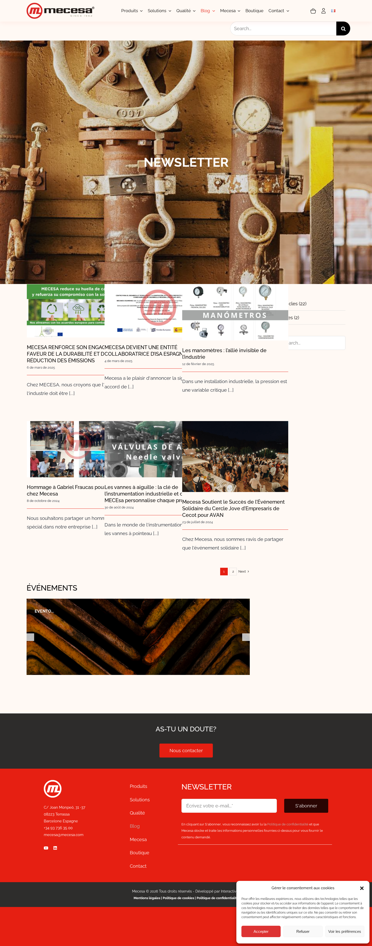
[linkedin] (55, 848)
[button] (361, 888)
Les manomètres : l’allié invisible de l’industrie (235, 304)
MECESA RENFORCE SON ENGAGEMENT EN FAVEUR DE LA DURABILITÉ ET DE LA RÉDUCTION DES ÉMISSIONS (80, 295)
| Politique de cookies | (178, 898)
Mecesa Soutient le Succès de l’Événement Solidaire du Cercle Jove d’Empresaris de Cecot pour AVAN (235, 441)
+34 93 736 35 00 (58, 828)
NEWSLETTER (206, 786)
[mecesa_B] (52, 782)
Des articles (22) (289, 303)
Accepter (261, 931)
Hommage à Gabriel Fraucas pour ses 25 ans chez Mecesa (80, 441)
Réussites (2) (285, 317)
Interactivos (230, 891)
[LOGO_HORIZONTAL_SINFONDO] (60, 5)
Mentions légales (147, 898)
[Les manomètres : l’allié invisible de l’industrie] (235, 312)
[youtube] (46, 848)
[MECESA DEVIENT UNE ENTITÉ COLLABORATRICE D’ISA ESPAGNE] (158, 310)
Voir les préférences (344, 931)
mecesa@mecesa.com (64, 835)
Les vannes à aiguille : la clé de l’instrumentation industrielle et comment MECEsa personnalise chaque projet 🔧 (157, 433)
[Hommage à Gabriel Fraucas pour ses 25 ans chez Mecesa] (80, 449)
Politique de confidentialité (218, 898)
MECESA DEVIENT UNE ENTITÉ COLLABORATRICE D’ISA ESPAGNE (157, 302)
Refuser (302, 931)
